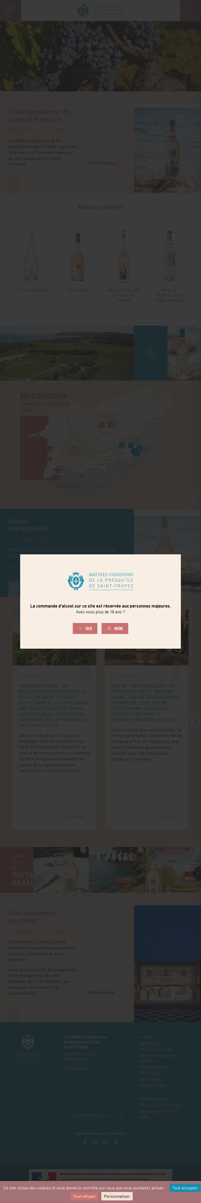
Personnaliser (117, 1196)
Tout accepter (185, 1187)
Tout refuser (84, 1196)
